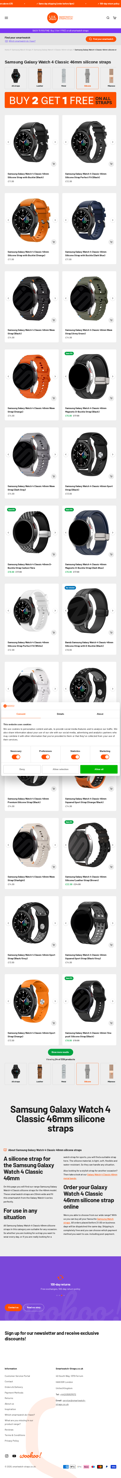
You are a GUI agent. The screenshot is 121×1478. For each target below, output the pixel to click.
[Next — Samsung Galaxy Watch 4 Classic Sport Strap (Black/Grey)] (112, 688)
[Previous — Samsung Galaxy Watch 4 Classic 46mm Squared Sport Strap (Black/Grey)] (65, 923)
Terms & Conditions (15, 1435)
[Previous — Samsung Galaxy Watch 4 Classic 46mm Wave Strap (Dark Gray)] (8, 454)
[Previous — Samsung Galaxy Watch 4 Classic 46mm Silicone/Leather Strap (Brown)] (65, 845)
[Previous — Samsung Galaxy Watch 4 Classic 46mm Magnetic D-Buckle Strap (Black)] (65, 376)
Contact (9, 1381)
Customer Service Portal (17, 1375)
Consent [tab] (21, 714)
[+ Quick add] (53, 164)
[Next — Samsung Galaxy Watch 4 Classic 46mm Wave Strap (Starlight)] (55, 845)
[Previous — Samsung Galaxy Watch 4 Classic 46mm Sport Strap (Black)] (65, 454)
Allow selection (60, 769)
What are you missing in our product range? (19, 1422)
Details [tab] (60, 714)
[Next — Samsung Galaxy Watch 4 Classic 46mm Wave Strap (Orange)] (55, 376)
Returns (9, 1398)
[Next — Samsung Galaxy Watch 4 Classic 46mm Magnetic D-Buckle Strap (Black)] (112, 376)
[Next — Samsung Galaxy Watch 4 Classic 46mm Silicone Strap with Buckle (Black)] (55, 142)
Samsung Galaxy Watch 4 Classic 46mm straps (53, 50)
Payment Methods (14, 1392)
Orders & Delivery (14, 1387)
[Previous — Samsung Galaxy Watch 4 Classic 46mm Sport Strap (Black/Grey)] (8, 923)
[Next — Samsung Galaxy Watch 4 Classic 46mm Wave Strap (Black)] (55, 298)
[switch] (45, 757)
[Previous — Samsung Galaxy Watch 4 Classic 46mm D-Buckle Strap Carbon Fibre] (8, 532)
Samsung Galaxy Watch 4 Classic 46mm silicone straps (97, 50)
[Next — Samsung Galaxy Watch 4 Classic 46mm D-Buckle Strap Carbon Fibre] (55, 532)
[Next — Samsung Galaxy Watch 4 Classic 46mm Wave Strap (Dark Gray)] (55, 454)
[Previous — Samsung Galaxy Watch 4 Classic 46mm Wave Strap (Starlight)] (8, 845)
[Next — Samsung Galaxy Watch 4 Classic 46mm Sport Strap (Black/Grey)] (55, 923)
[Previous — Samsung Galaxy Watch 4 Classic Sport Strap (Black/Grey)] (65, 688)
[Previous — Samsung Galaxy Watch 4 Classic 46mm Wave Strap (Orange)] (8, 376)
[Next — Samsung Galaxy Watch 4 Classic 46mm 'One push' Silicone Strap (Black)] (112, 1001)
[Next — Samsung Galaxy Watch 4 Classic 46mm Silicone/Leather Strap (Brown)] (112, 845)
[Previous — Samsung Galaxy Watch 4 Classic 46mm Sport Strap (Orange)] (8, 1001)
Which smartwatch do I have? (22, 41)
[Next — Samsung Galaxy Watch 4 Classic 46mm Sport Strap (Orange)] (55, 1001)
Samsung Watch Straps (21, 50)
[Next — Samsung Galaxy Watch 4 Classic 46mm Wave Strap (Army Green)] (112, 298)
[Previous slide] (9, 78)
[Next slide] (112, 78)
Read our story (33, 1307)
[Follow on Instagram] (7, 1456)
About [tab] (100, 714)
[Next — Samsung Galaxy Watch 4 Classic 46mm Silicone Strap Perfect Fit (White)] (55, 610)
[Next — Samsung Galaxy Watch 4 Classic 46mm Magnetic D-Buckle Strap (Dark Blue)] (112, 532)
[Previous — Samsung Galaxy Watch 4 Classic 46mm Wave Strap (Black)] (8, 298)
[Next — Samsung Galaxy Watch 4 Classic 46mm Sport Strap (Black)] (112, 454)
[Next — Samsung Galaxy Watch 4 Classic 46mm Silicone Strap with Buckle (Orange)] (55, 220)
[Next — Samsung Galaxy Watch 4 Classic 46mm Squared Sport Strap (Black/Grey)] (112, 923)
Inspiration (10, 1409)
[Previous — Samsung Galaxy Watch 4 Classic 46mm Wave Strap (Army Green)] (65, 298)
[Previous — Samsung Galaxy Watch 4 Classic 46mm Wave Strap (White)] (8, 688)
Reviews (9, 1429)
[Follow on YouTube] (14, 1456)
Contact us (13, 1307)
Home (7, 50)
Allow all (99, 769)
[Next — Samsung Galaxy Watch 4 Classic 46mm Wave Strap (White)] (55, 688)
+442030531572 (68, 1394)
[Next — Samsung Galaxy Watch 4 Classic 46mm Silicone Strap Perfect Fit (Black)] (112, 142)
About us (9, 1403)
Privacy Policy (12, 1440)
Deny (22, 769)
